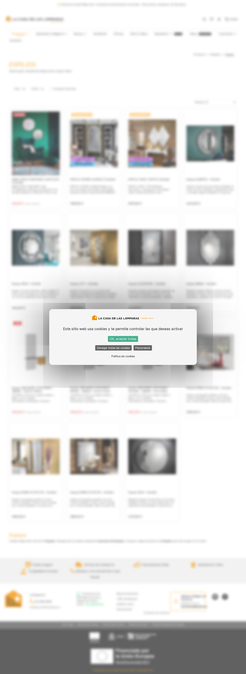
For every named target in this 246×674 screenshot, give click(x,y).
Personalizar (142, 348)
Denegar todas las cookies (113, 348)
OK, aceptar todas (123, 339)
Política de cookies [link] (123, 356)
